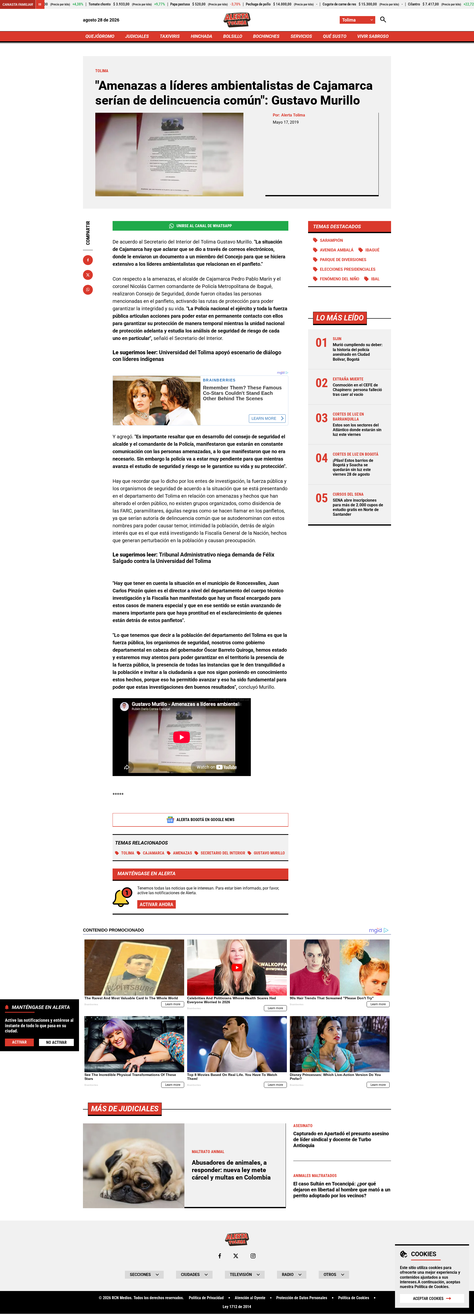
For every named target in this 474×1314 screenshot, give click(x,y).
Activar (19, 1042)
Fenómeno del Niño (339, 279)
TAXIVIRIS (170, 36)
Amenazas (182, 853)
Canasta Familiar (17, 4)
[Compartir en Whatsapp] (88, 289)
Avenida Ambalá (337, 250)
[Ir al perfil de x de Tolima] (235, 1255)
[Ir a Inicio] (237, 20)
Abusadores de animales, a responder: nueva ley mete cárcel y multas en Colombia (231, 1170)
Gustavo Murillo (269, 853)
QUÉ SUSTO (334, 36)
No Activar (56, 1042)
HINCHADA (201, 36)
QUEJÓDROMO (99, 36)
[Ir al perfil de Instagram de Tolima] (253, 1255)
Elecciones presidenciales (347, 269)
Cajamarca (153, 853)
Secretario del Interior (223, 853)
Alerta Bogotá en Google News (206, 819)
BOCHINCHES (266, 36)
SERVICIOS (301, 36)
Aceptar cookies (428, 1298)
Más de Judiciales (124, 1108)
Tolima (127, 853)
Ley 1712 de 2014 (237, 1307)
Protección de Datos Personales (301, 1298)
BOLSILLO (232, 36)
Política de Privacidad (206, 1298)
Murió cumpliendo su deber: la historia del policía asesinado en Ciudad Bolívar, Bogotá (358, 351)
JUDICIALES (137, 36)
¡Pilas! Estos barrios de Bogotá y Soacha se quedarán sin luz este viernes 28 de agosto (353, 467)
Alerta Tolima (293, 115)
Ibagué (372, 250)
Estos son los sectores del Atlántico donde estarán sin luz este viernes (357, 430)
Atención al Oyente (250, 1298)
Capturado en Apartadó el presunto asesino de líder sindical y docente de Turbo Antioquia (341, 1139)
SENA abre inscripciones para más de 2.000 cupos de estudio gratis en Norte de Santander (358, 507)
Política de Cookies (431, 1286)
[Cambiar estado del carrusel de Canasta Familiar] (40, 4)
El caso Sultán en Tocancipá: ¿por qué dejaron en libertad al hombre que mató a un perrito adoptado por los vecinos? (341, 1190)
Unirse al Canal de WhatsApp (204, 225)
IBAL (375, 279)
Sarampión (331, 240)
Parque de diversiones (343, 259)
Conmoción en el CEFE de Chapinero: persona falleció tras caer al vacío (357, 389)
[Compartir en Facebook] (88, 260)
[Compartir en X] (88, 275)
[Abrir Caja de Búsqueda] (383, 20)
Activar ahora (156, 904)
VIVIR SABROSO (373, 36)
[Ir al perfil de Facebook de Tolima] (219, 1255)
